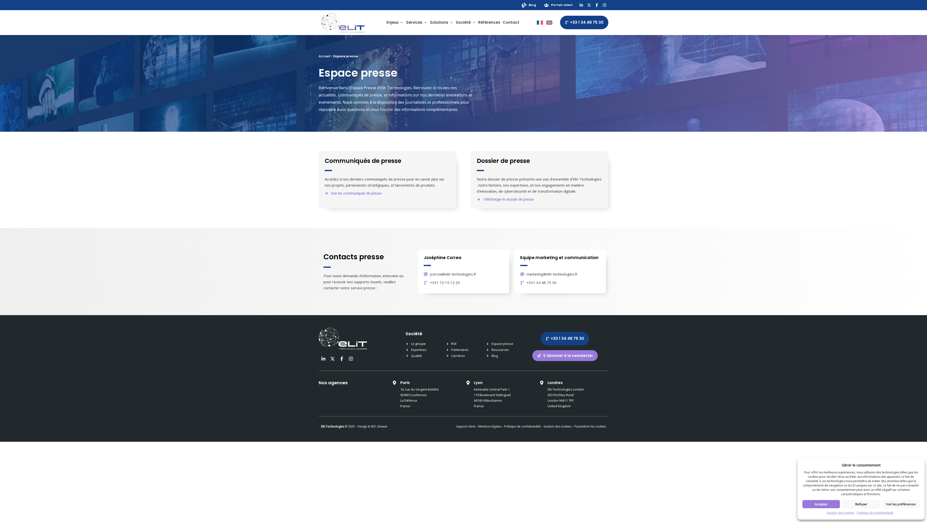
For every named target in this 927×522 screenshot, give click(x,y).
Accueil (324, 56)
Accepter (821, 504)
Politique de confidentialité (875, 513)
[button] (505, 199)
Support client (465, 426)
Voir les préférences (901, 504)
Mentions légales (489, 426)
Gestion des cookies (840, 513)
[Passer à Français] (540, 22)
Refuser (861, 504)
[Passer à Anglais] (549, 22)
